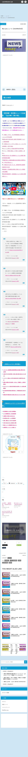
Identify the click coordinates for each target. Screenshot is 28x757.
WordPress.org (5, 710)
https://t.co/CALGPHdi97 (10, 298)
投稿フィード (5, 704)
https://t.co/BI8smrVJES (10, 275)
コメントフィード (6, 707)
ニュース (3, 24)
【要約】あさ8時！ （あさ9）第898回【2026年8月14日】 (18, 626)
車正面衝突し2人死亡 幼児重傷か (9, 411)
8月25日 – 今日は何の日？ (8, 671)
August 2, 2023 (15, 258)
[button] (22, 2)
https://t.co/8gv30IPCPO (13, 321)
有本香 (19, 560)
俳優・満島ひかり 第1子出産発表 (9, 420)
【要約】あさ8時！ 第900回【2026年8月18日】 (18, 609)
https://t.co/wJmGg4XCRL (16, 250)
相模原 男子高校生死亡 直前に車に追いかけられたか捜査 (14, 394)
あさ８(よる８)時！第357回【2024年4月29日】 (7, 513)
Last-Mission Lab (7, 2)
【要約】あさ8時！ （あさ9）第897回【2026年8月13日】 (18, 635)
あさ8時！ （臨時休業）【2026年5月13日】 (6, 504)
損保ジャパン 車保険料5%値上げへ (10, 425)
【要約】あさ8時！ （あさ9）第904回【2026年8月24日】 (18, 576)
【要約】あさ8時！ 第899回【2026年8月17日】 (18, 618)
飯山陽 (10, 562)
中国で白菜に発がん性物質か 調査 (9, 422)
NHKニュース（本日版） (12, 364)
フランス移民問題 (13, 560)
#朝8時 (13, 323)
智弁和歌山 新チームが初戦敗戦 (9, 418)
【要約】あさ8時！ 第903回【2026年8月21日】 (18, 584)
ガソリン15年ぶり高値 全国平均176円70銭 (13, 148)
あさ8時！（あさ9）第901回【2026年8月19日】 (18, 601)
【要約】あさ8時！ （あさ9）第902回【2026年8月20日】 (18, 592)
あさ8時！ (7, 560)
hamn (4, 34)
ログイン (4, 701)
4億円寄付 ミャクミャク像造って (9, 427)
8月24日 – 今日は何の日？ (8, 684)
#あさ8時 (18, 275)
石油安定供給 (5, 562)
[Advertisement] (14, 70)
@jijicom (7, 323)
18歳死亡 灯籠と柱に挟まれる (9, 416)
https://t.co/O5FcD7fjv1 (16, 346)
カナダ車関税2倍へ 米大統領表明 (9, 413)
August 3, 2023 (15, 304)
